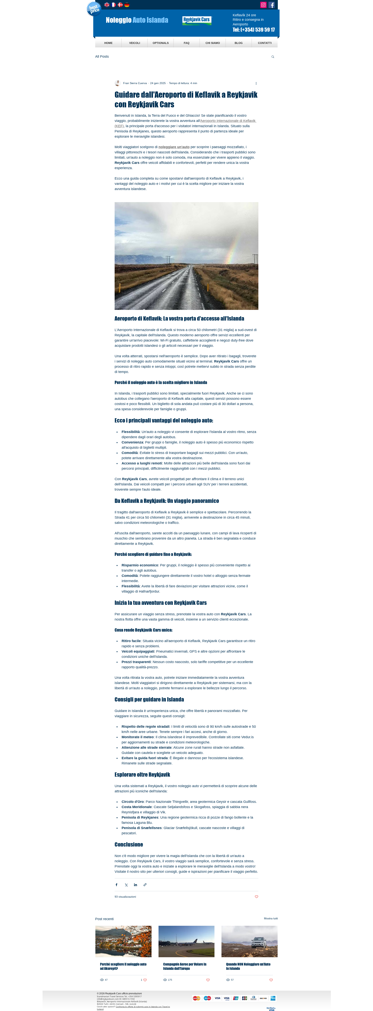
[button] (273, 56)
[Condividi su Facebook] (116, 885)
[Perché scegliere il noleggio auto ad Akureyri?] (123, 941)
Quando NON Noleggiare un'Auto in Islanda (248, 966)
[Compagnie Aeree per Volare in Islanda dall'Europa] (187, 941)
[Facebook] (271, 5)
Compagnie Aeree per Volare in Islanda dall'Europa (184, 966)
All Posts (102, 56)
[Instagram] (263, 5)
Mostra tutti (271, 918)
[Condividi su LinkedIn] (135, 885)
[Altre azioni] (256, 83)
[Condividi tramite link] (145, 885)
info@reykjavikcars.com (108, 999)
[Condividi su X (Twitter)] (126, 885)
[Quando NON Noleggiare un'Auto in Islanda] (249, 941)
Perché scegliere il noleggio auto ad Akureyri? (123, 966)
